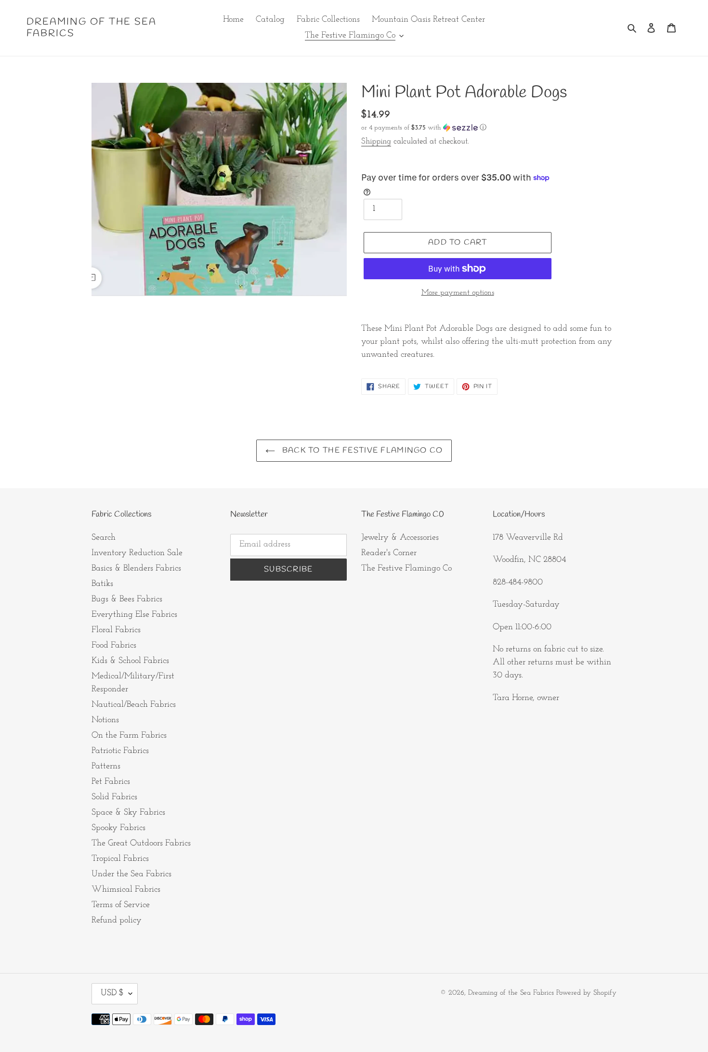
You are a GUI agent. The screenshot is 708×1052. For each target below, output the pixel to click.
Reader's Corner (389, 553)
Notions (105, 720)
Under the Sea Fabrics (131, 874)
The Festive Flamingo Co (406, 568)
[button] (423, 127)
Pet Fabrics (111, 782)
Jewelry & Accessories (400, 537)
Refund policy (117, 920)
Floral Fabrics (116, 630)
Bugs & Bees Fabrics (127, 599)
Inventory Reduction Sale (137, 553)
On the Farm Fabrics (129, 735)
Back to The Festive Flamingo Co (361, 450)
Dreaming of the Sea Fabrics (91, 27)
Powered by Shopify (586, 993)
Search (104, 537)
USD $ (112, 993)
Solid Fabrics (114, 797)
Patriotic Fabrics (120, 751)
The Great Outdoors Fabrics (141, 843)
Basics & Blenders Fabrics (136, 568)
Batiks (102, 584)
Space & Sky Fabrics (128, 812)
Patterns (106, 766)
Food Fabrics (114, 645)
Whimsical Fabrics (126, 889)
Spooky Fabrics (118, 828)
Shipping (376, 141)
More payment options (457, 293)
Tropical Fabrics (120, 859)
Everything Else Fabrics (134, 614)
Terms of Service (121, 905)
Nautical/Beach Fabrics (134, 705)
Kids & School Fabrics (130, 661)
